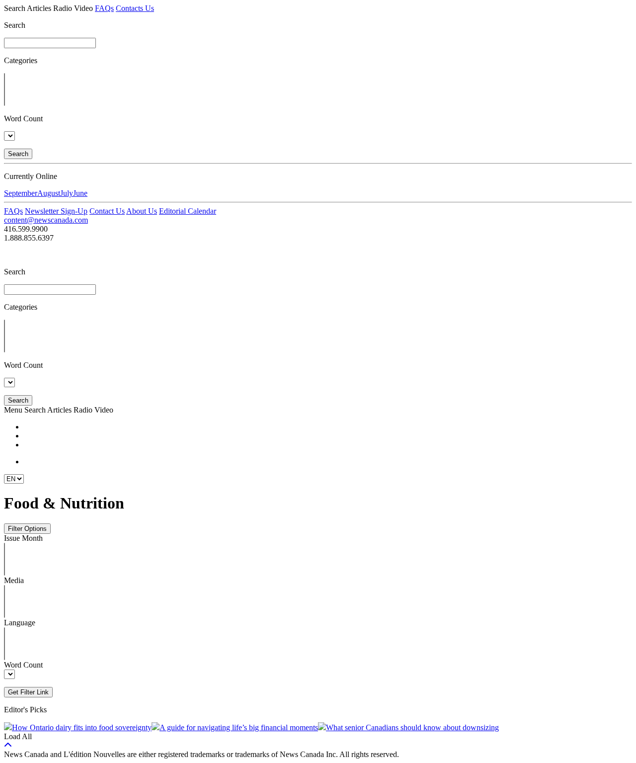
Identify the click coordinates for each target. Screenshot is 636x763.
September (20, 193)
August (48, 193)
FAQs (104, 8)
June (80, 193)
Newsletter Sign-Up (56, 211)
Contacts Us (135, 8)
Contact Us (107, 211)
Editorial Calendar (187, 211)
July (66, 193)
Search (18, 154)
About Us (141, 211)
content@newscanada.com (46, 220)
